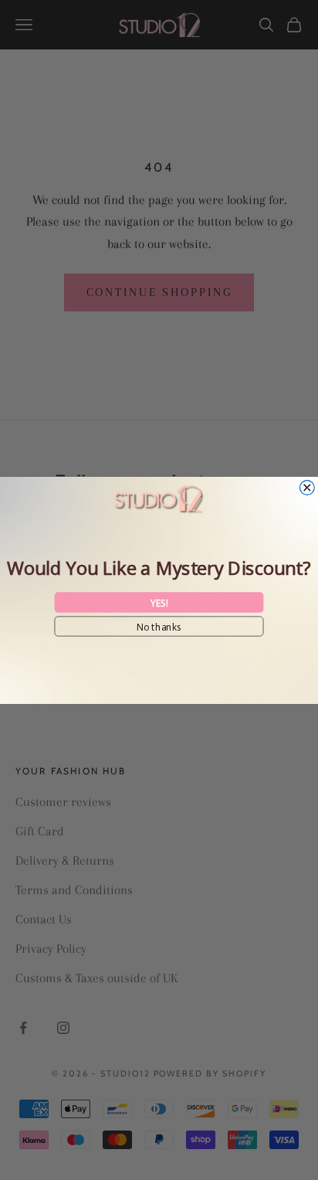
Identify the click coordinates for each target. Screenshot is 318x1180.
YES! (159, 602)
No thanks (159, 625)
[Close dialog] (306, 487)
